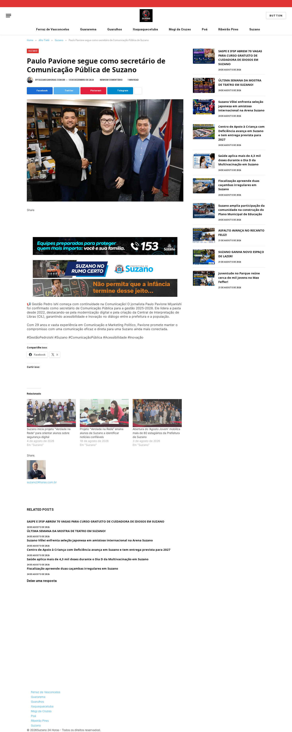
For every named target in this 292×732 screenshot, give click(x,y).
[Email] (28, 235)
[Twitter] (28, 218)
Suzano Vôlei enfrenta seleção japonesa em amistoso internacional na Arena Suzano (90, 540)
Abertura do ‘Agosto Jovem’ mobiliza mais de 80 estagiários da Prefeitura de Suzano (156, 433)
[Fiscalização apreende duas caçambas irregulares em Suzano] (204, 185)
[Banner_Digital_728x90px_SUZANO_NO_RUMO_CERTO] (105, 277)
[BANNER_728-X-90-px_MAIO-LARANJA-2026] (105, 296)
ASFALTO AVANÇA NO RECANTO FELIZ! (241, 232)
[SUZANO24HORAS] (146, 15)
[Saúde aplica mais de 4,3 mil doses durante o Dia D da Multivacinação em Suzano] (204, 160)
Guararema (88, 29)
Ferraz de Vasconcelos (52, 29)
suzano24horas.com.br (51, 80)
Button (276, 15)
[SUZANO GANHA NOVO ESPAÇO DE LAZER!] (204, 256)
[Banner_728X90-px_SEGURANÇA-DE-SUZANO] (105, 254)
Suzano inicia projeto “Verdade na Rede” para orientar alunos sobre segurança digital (49, 433)
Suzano (254, 29)
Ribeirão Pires (228, 29)
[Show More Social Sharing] (138, 90)
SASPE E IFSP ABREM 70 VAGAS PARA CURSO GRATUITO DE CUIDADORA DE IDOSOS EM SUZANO (95, 521)
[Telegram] (28, 230)
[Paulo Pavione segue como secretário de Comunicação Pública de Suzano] (105, 150)
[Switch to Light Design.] (279, 3)
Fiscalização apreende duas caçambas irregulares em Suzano (72, 568)
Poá (204, 29)
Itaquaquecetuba (145, 29)
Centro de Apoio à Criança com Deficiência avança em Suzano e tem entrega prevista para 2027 (98, 550)
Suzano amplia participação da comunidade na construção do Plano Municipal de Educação (241, 209)
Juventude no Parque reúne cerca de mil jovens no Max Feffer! (239, 277)
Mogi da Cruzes (180, 29)
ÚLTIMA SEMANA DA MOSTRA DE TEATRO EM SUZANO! (66, 531)
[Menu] (8, 15)
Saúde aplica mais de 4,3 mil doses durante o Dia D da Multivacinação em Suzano (87, 559)
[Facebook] (28, 214)
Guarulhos (114, 29)
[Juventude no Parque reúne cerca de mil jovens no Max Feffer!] (204, 278)
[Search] (284, 3)
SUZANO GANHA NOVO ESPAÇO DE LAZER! (241, 254)
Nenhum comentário (111, 80)
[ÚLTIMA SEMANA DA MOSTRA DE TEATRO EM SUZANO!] (204, 85)
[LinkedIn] (28, 222)
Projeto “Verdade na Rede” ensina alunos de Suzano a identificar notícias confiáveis (101, 433)
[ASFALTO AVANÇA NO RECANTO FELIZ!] (204, 235)
